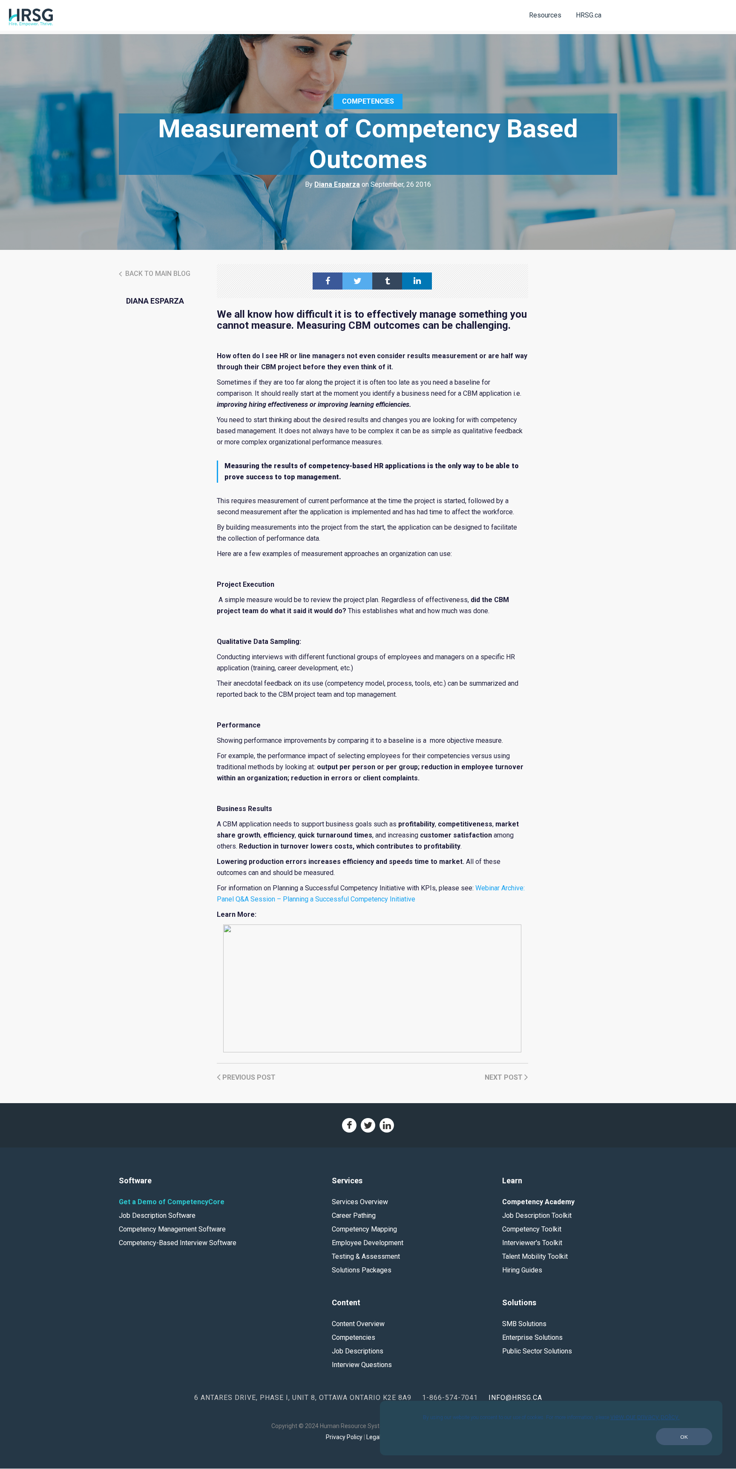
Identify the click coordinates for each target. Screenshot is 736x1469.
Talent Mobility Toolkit (535, 1256)
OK (684, 1437)
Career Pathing (354, 1215)
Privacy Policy (344, 1437)
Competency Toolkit (531, 1229)
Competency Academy (538, 1202)
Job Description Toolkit (537, 1215)
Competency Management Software (172, 1229)
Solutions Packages (361, 1270)
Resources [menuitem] (545, 15)
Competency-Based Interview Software (177, 1243)
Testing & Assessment (366, 1256)
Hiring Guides (522, 1270)
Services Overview (360, 1202)
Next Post (504, 1077)
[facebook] (327, 281)
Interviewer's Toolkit (532, 1243)
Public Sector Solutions (537, 1351)
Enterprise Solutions (532, 1337)
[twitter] (357, 281)
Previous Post (248, 1077)
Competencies (368, 101)
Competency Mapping (364, 1229)
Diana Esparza (337, 184)
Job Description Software (157, 1215)
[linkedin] (417, 281)
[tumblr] (387, 281)
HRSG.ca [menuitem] (588, 15)
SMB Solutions (524, 1324)
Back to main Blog (157, 273)
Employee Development (367, 1243)
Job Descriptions (357, 1351)
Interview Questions (362, 1365)
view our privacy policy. (645, 1417)
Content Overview (358, 1324)
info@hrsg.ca (515, 1398)
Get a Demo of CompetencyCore (171, 1202)
